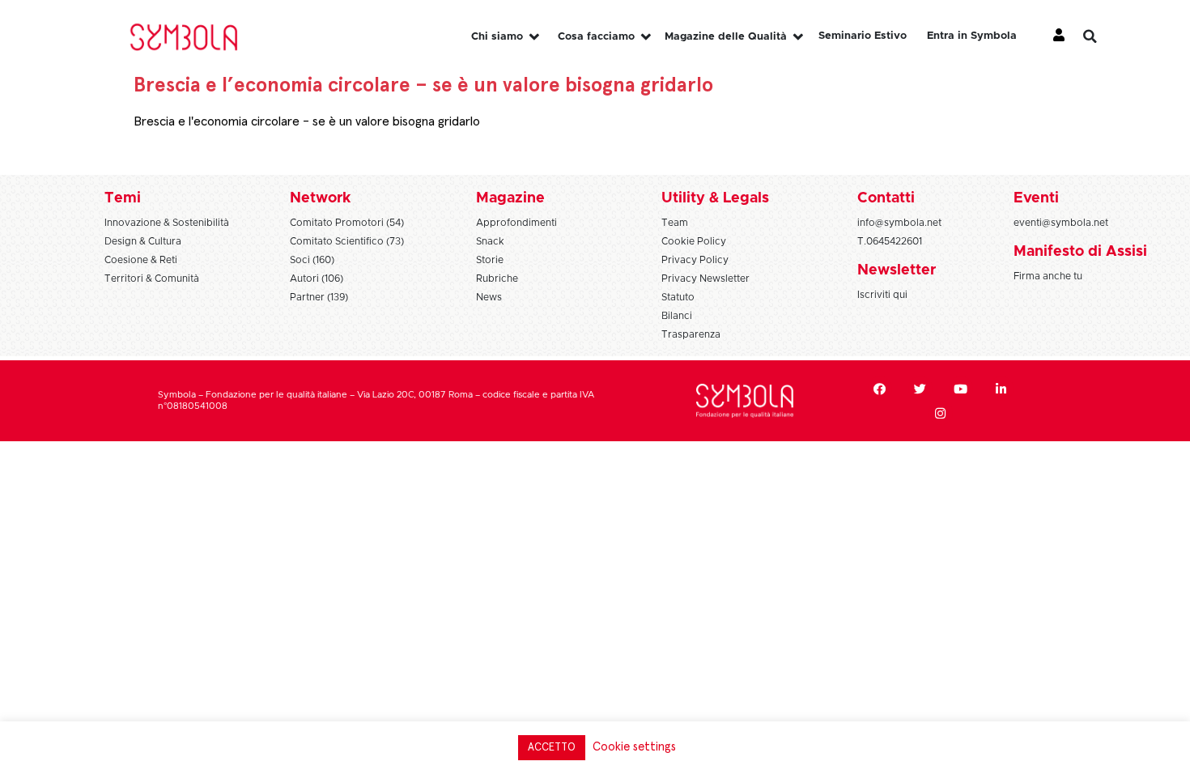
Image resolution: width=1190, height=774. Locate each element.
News (489, 297)
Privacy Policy (695, 260)
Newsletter (896, 270)
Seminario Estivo (862, 36)
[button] (1102, 36)
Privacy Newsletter (705, 278)
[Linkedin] (1001, 388)
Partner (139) (319, 297)
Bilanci (676, 316)
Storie (490, 260)
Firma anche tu (1048, 276)
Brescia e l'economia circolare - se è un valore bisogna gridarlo (307, 121)
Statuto (678, 297)
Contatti (886, 198)
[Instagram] (941, 413)
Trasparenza (690, 334)
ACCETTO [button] (552, 747)
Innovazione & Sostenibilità (166, 223)
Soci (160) (312, 260)
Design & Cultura (142, 241)
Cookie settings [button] (634, 747)
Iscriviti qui (882, 295)
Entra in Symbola (972, 36)
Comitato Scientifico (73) (347, 241)
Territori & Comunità (151, 278)
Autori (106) (316, 278)
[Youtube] (961, 388)
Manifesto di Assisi (1080, 252)
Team (674, 223)
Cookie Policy (693, 241)
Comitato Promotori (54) (347, 223)
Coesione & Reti (140, 260)
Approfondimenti (516, 223)
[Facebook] (880, 388)
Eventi (1036, 198)
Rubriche (497, 278)
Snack (490, 241)
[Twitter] (920, 388)
